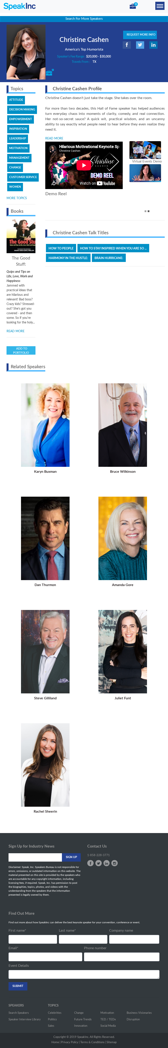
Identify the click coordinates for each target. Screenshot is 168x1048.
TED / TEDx (108, 1019)
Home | (55, 1042)
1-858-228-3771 (98, 855)
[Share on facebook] (127, 45)
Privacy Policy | (70, 1042)
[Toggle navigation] (159, 6)
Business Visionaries (139, 1013)
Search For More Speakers (84, 18)
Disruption (133, 1019)
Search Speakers (19, 1013)
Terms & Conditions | (93, 1042)
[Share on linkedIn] (153, 45)
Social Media (108, 1026)
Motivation (107, 1013)
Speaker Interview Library (25, 1019)
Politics (52, 1019)
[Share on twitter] (140, 45)
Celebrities (54, 1013)
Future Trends (83, 1019)
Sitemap (112, 1042)
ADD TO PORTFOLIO (21, 351)
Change (79, 1013)
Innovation (80, 1026)
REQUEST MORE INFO (140, 34)
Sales (51, 1026)
